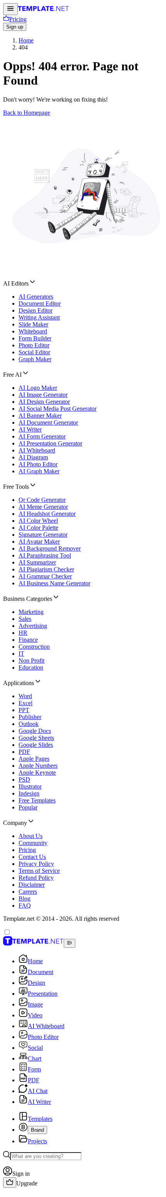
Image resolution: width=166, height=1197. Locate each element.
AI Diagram (33, 457)
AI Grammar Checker (45, 576)
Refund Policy (36, 877)
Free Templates (37, 800)
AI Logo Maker (38, 387)
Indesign (29, 793)
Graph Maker (35, 359)
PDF (24, 751)
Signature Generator (43, 534)
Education (31, 667)
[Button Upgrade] (9, 1182)
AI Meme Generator (43, 506)
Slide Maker (33, 324)
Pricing (27, 850)
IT (21, 653)
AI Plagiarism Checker (46, 569)
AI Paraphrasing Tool (45, 555)
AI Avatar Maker (39, 541)
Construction (34, 646)
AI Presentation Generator (50, 443)
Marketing (31, 612)
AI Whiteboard (37, 450)
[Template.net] (43, 10)
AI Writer (30, 429)
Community (33, 843)
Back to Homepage (26, 112)
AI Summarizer (37, 562)
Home (26, 40)
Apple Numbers (38, 765)
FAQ (25, 905)
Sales (25, 619)
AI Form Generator (42, 436)
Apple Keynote (37, 772)
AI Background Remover (50, 548)
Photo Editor (34, 345)
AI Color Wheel (38, 520)
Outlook (29, 724)
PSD (24, 779)
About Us (30, 836)
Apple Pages (34, 758)
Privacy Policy (36, 863)
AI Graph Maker (39, 471)
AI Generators (36, 296)
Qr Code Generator (42, 499)
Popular (28, 807)
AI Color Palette (38, 527)
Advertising (33, 625)
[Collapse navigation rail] (69, 943)
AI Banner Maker (40, 415)
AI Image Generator (43, 394)
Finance (28, 639)
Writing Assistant (39, 317)
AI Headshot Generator (47, 513)
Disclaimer (32, 884)
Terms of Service (39, 870)
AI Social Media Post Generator (58, 408)
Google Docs (35, 731)
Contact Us (32, 857)
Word (25, 696)
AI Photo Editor (38, 464)
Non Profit (31, 660)
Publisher (30, 717)
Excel (25, 703)
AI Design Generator (44, 401)
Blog (24, 898)
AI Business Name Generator (54, 583)
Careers (28, 891)
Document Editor (40, 303)
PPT (24, 710)
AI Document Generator (48, 422)
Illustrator (30, 786)
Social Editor (34, 352)
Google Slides (36, 744)
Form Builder (35, 338)
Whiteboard (33, 331)
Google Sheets (36, 738)
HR (23, 632)
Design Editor (36, 310)
